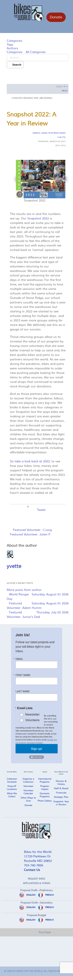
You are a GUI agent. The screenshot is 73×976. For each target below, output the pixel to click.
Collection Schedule (12, 780)
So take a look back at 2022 (30, 461)
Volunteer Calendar (28, 792)
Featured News (57, 133)
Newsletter (32, 714)
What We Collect (12, 795)
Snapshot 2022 (38, 218)
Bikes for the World (29, 971)
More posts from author (24, 590)
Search (16, 64)
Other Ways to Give (28, 799)
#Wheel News (40, 133)
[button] (38, 74)
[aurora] (36, 830)
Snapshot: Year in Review (61, 803)
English (30, 895)
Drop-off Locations (12, 788)
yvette (61, 137)
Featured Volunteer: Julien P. (30, 534)
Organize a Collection (28, 780)
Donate (56, 17)
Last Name (23, 691)
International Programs (44, 780)
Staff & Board (61, 788)
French (49, 895)
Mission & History (61, 783)
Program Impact (44, 788)
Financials (61, 792)
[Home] (69, 929)
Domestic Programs (45, 795)
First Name (23, 675)
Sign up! (36, 748)
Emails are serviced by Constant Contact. (36, 741)
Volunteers (32, 720)
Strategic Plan (61, 797)
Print (65, 91)
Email (19, 659)
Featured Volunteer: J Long (32, 530)
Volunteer (28, 786)
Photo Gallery (45, 800)
